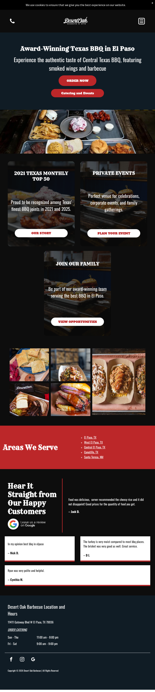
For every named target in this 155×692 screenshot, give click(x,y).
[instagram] (22, 660)
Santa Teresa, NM (93, 457)
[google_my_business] (33, 660)
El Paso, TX (90, 437)
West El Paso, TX (93, 442)
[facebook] (11, 660)
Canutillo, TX (91, 452)
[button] (141, 21)
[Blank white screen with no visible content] (12, 23)
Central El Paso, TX (94, 447)
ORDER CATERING (17, 629)
